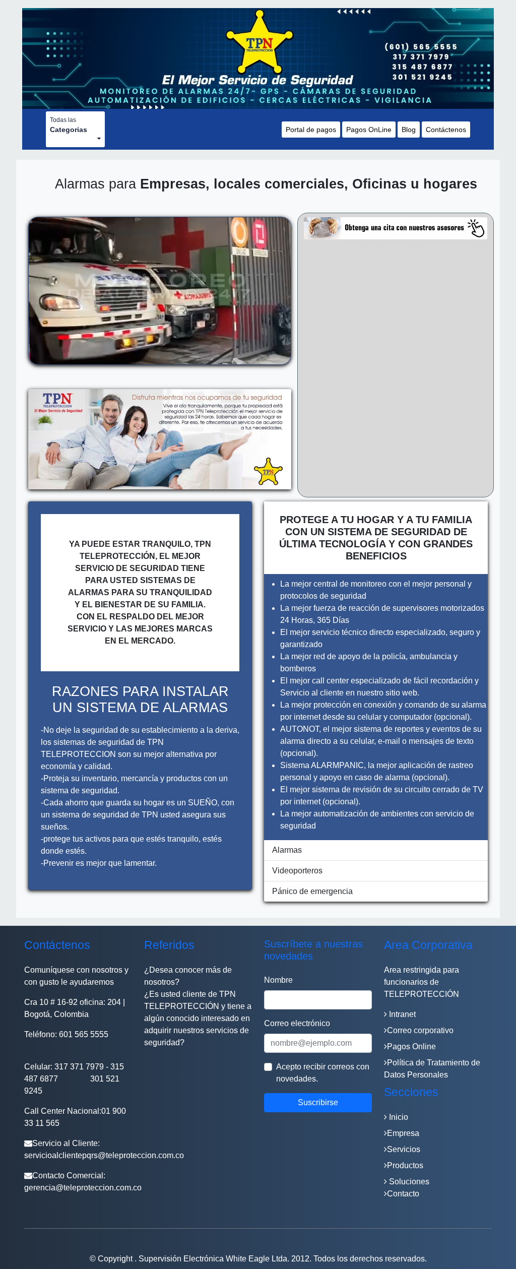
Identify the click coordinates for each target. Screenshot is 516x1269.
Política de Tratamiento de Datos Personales (432, 1068)
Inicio (397, 1117)
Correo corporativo (420, 1030)
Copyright (116, 1258)
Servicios (403, 1149)
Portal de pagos (311, 129)
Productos (405, 1165)
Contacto (403, 1193)
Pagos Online (411, 1046)
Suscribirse (318, 1102)
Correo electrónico (297, 1023)
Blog (409, 129)
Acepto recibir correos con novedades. (322, 1072)
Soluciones (408, 1181)
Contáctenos (446, 129)
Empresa (403, 1133)
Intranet (401, 1014)
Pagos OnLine (369, 129)
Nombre (278, 980)
